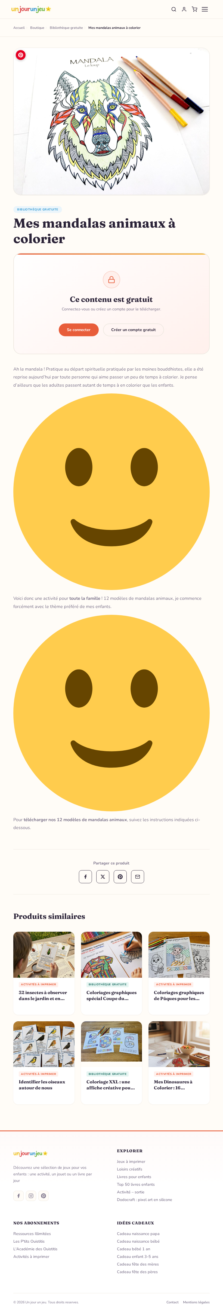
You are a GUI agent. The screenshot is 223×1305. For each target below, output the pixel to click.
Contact (172, 1302)
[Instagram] (31, 1196)
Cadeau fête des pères (137, 1272)
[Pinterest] (43, 1196)
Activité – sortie (130, 1192)
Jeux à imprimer (131, 1161)
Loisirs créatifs (129, 1169)
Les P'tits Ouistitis (29, 1241)
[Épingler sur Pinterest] (21, 55)
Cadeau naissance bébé (138, 1241)
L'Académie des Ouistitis (35, 1249)
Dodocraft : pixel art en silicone (144, 1199)
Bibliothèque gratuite (37, 209)
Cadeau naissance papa (138, 1233)
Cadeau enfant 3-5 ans (137, 1256)
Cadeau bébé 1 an (133, 1249)
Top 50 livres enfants (136, 1184)
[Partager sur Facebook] (85, 876)
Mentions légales (196, 1302)
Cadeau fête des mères (138, 1264)
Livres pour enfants (134, 1176)
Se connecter (79, 329)
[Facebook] (18, 1196)
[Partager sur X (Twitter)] (102, 876)
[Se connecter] (184, 9)
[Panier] (194, 9)
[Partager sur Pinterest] (120, 876)
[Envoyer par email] (137, 876)
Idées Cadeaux (135, 1223)
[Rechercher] (174, 9)
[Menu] (205, 9)
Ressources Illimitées (32, 1233)
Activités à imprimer (31, 1256)
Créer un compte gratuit (133, 329)
